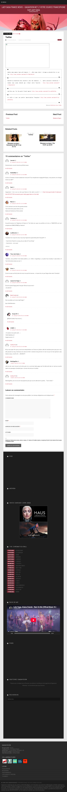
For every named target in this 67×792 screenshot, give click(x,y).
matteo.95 (13, 344)
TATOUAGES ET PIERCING (8, 774)
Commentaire (9, 398)
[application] (33, 620)
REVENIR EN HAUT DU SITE (25, 782)
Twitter (59, 39)
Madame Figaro (57, 118)
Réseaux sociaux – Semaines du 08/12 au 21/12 (13, 144)
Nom (7, 420)
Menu (4, 2)
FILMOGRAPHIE (6, 768)
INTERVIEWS (5, 770)
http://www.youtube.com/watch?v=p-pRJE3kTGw (44, 91)
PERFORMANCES (6, 772)
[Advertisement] (33, 469)
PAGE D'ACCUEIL (37, 782)
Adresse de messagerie (12, 426)
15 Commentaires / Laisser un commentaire (19, 40)
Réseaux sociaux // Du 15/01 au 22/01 (47, 144)
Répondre (9, 168)
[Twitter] (13, 34)
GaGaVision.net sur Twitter (55, 105)
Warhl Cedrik (13, 295)
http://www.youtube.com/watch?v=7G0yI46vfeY (22, 74)
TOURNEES (5, 776)
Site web (8, 432)
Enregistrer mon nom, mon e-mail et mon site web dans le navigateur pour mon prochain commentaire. (33, 441)
